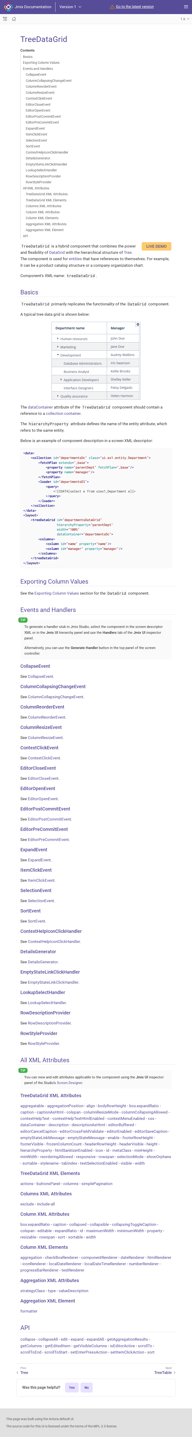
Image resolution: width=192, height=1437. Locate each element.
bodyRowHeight (112, 1105)
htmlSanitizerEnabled (73, 1150)
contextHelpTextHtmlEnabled (78, 1118)
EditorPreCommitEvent (42, 122)
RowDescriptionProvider (43, 176)
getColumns (31, 1345)
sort (61, 1237)
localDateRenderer (65, 1263)
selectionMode (130, 1156)
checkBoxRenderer (61, 1257)
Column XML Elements (42, 218)
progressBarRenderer (39, 1270)
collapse (27, 1339)
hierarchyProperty (36, 1150)
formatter (28, 1311)
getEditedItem (57, 1345)
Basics (28, 57)
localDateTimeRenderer (105, 1263)
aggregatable (32, 1105)
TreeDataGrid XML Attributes (47, 194)
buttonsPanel (48, 1183)
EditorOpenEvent (38, 110)
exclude (27, 1204)
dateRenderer (132, 1257)
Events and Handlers (38, 69)
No (87, 1387)
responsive (86, 1156)
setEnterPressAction (88, 1352)
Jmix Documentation (32, 6)
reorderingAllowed (56, 1156)
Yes (72, 1387)
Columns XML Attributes (43, 206)
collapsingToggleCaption (134, 1224)
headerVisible (131, 1144)
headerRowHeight (100, 1144)
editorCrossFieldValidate (82, 1131)
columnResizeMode (101, 1112)
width (140, 1163)
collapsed (78, 1224)
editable (44, 1230)
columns (70, 1183)
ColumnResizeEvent (40, 92)
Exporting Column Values (41, 62)
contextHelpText (34, 1118)
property (154, 1230)
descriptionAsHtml (88, 1124)
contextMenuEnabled (126, 1118)
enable (113, 1137)
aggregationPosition (65, 1105)
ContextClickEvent (39, 98)
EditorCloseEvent (38, 104)
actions (26, 1183)
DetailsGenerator (38, 158)
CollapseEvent (36, 74)
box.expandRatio (144, 1105)
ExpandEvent (35, 128)
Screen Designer (69, 1083)
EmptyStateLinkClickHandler (46, 164)
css (151, 1118)
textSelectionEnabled (99, 1163)
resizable (28, 1237)
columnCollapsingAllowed (145, 1112)
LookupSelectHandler (41, 170)
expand (77, 1339)
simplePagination (96, 1183)
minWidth (28, 1156)
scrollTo (145, 1345)
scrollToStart (55, 1352)
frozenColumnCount (64, 1144)
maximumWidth (100, 1230)
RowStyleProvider (39, 182)
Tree (128, 252)
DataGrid (57, 252)
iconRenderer (34, 1263)
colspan (73, 1112)
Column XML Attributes (43, 212)
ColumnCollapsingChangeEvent (49, 81)
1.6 (183, 19)
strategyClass (32, 1290)
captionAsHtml (50, 1112)
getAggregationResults (127, 1339)
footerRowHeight (137, 1137)
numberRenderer (144, 1263)
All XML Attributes (36, 188)
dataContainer (40, 407)
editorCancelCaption (38, 1131)
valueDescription (73, 1290)
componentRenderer (99, 1257)
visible (126, 1163)
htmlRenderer (159, 1257)
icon (99, 1150)
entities (75, 258)
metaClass (121, 1150)
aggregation (31, 1257)
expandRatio (66, 1230)
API (25, 236)
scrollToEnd (30, 1352)
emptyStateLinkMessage (42, 1137)
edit (64, 1339)
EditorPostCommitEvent (43, 116)
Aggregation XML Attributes (46, 224)
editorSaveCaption (151, 1131)
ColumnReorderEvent (41, 86)
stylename (49, 1163)
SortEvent (33, 146)
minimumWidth (130, 1230)
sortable (29, 1163)
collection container (63, 413)
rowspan (106, 1156)
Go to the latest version (135, 7)
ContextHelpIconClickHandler (47, 152)
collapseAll (48, 1339)
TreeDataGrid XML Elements (46, 200)
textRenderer (73, 1270)
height (152, 1144)
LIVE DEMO (156, 246)
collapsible (99, 1224)
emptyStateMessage (86, 1137)
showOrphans (159, 1156)
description (58, 1124)
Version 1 (67, 7)
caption (27, 1112)
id (107, 1150)
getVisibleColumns (90, 1345)
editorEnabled (119, 1131)
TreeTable (163, 1372)
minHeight (143, 1150)
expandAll (95, 1339)
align (90, 1105)
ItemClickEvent (36, 134)
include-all (46, 1204)
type (52, 1290)
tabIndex (69, 1163)
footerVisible (31, 1144)
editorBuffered (121, 1124)
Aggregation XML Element (45, 230)
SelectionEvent (36, 140)
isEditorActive (122, 1345)
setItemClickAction (127, 1352)
